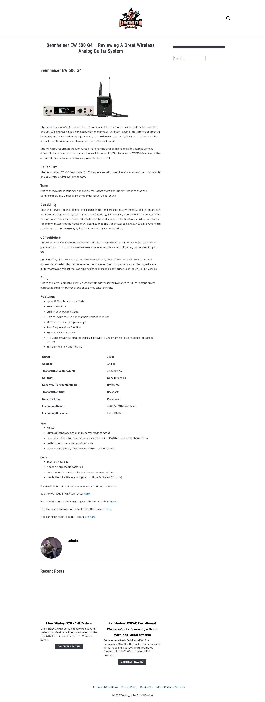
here (113, 486)
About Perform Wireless (170, 687)
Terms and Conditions (105, 687)
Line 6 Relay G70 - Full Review (69, 623)
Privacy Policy (129, 687)
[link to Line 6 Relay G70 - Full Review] (69, 597)
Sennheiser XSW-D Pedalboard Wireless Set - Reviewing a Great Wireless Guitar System (132, 629)
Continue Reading (69, 646)
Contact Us (146, 687)
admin (73, 540)
